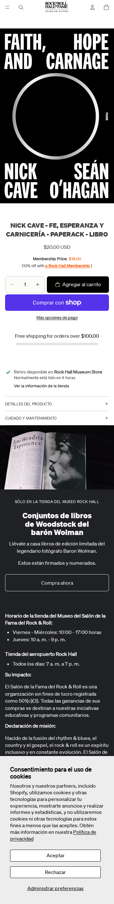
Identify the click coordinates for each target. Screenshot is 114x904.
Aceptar (56, 855)
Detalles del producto (28, 404)
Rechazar (55, 872)
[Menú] (7, 7)
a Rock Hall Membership (68, 265)
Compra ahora (57, 583)
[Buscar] (21, 7)
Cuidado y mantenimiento (31, 418)
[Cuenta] (92, 7)
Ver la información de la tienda (41, 386)
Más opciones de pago (57, 317)
